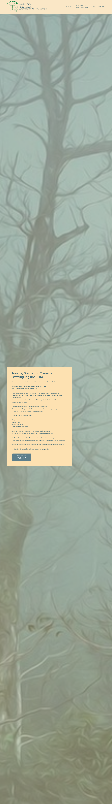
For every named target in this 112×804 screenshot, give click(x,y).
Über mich (101, 6)
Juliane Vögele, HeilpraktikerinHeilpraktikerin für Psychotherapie (33, 6)
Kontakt (93, 6)
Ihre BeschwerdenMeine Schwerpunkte (81, 6)
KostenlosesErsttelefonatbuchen (21, 457)
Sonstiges (69, 6)
